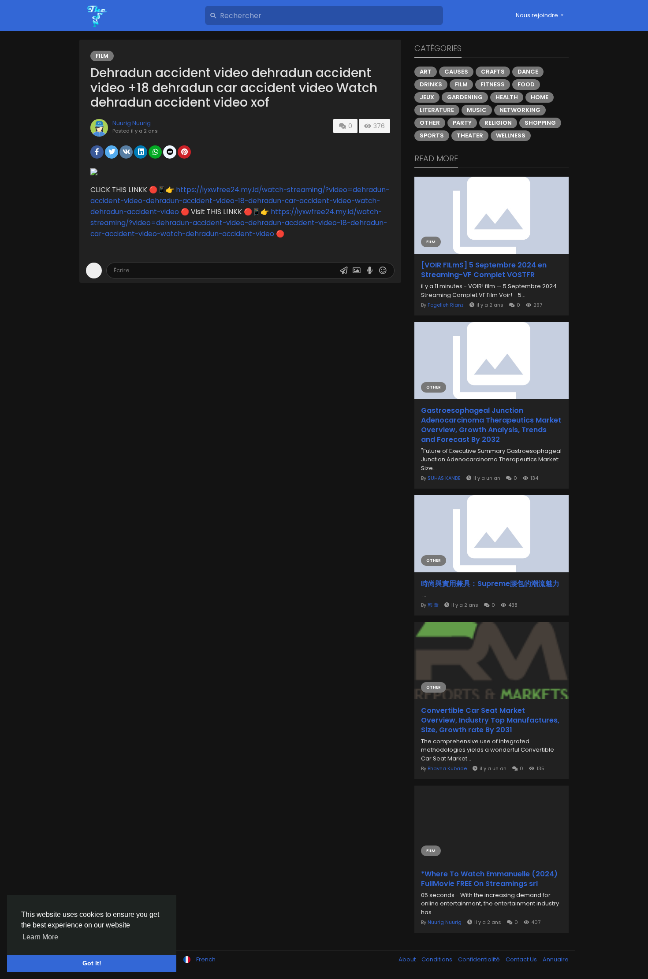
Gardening (465, 97)
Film (102, 56)
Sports (432, 135)
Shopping (540, 123)
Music (477, 110)
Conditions (437, 959)
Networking (519, 110)
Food (526, 84)
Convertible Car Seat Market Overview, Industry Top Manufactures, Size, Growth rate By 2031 (490, 720)
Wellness (510, 135)
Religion (498, 123)
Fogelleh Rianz (446, 304)
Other (430, 123)
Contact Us (522, 959)
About (407, 959)
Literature (437, 110)
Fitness (492, 84)
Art (426, 71)
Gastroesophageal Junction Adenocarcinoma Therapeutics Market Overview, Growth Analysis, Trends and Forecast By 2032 (491, 425)
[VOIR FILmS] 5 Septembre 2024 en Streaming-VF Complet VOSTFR (484, 270)
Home (539, 97)
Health (506, 97)
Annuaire (556, 959)
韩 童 (433, 604)
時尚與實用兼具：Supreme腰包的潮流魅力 (490, 584)
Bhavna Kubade (447, 768)
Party (462, 123)
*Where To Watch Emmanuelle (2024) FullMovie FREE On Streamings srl (489, 879)
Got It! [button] (91, 963)
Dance (528, 71)
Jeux (427, 97)
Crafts (493, 71)
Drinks (431, 84)
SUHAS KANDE (444, 478)
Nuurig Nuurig (131, 123)
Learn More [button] (40, 937)
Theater (470, 135)
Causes (456, 71)
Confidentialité (479, 959)
